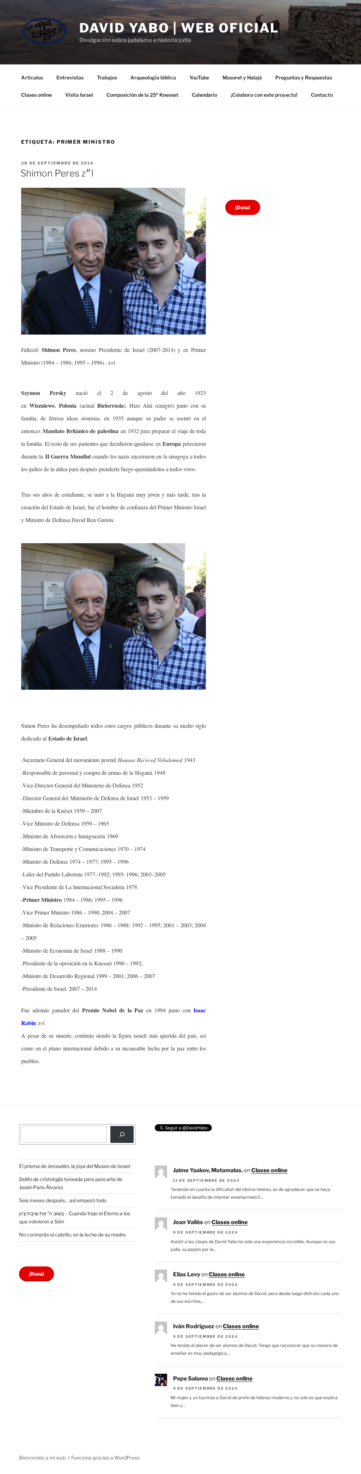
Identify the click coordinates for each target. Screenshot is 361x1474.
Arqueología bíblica (153, 77)
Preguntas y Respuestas (303, 77)
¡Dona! (242, 207)
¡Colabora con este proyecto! (264, 95)
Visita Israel (79, 95)
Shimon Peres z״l (56, 173)
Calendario (204, 95)
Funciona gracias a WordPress (105, 1458)
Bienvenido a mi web (42, 1458)
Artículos (32, 77)
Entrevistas (70, 77)
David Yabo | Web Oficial (179, 28)
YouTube (199, 77)
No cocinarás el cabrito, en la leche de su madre (72, 1235)
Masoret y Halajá (242, 77)
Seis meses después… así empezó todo (62, 1200)
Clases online (36, 95)
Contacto (322, 95)
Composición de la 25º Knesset (142, 95)
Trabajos (107, 77)
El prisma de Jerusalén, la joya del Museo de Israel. (75, 1166)
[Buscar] (121, 1134)
